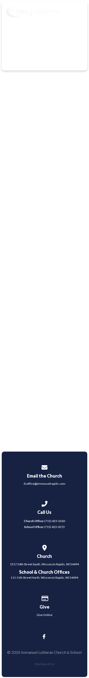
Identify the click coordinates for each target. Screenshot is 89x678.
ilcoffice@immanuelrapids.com (44, 483)
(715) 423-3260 (44, 521)
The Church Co (44, 664)
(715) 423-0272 (44, 527)
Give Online (44, 615)
